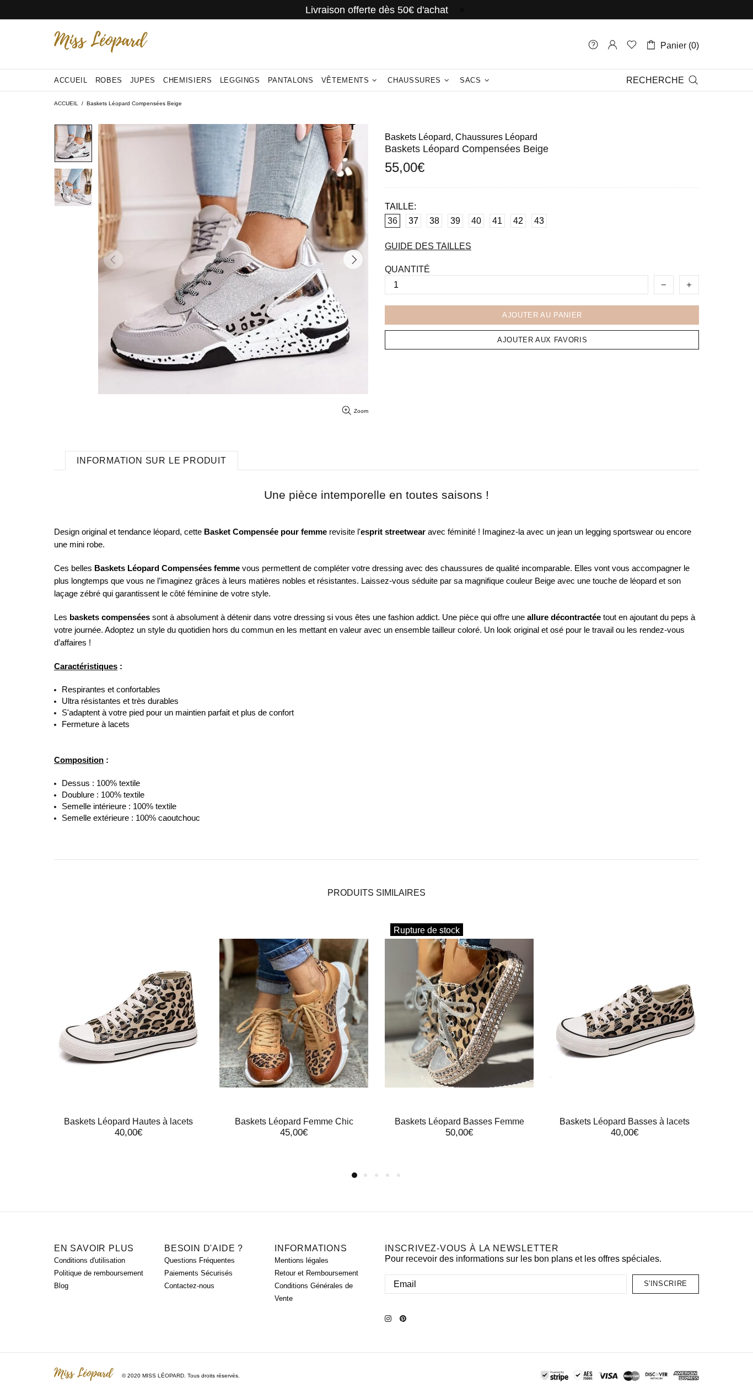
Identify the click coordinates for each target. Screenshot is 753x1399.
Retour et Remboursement (316, 1273)
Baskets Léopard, (419, 137)
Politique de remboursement (98, 1273)
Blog (61, 1286)
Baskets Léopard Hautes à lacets (128, 1121)
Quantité (407, 269)
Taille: (400, 206)
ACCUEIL (66, 103)
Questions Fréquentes (199, 1260)
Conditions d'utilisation (89, 1260)
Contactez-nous (189, 1286)
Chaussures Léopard (496, 137)
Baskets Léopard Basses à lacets (625, 1121)
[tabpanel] (128, 1038)
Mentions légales (302, 1260)
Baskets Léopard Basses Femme (459, 1121)
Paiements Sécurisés (198, 1273)
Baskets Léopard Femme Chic (294, 1121)
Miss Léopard (101, 44)
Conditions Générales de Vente (314, 1292)
